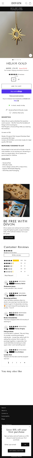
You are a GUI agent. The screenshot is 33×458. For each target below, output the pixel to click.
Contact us (5, 413)
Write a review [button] (16, 255)
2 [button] (12, 362)
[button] (13, 74)
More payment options (16, 96)
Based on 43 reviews (10, 252)
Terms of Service (6, 424)
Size (16, 76)
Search (4, 408)
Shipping (14, 70)
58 (18, 79)
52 (13, 79)
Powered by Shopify (16, 456)
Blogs (3, 419)
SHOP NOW (9, 237)
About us (4, 410)
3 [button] (16, 362)
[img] (13, 281)
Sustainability (5, 416)
